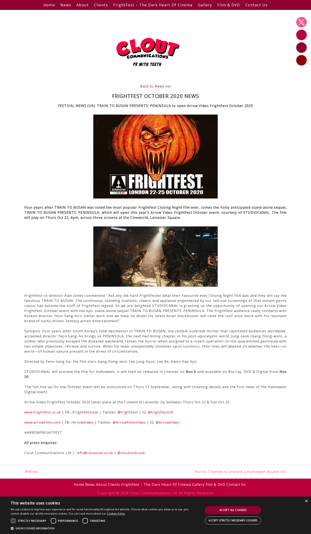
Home (49, 4)
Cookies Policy (116, 513)
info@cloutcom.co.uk (95, 452)
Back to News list (155, 86)
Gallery (205, 4)
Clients (101, 4)
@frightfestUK (160, 412)
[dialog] (155, 515)
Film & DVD (228, 4)
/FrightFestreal (85, 412)
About (82, 4)
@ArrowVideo (168, 422)
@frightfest (127, 412)
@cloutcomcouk (131, 452)
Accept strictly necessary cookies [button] (233, 520)
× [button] (306, 501)
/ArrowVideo (82, 422)
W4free (31, 471)
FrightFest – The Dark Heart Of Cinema (153, 4)
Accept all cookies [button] (233, 510)
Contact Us (256, 4)
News (65, 4)
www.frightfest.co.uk (42, 412)
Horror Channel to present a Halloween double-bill (240, 471)
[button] (104, 528)
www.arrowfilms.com (42, 422)
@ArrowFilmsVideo (129, 422)
